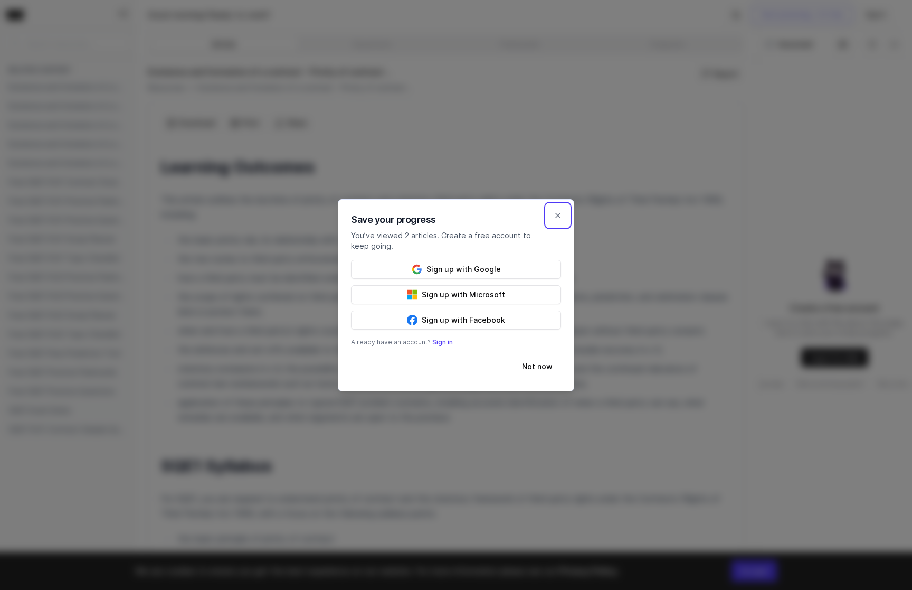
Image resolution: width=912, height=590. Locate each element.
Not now (537, 366)
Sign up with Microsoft (463, 294)
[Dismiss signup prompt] (557, 215)
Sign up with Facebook (463, 319)
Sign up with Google (463, 269)
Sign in (442, 342)
